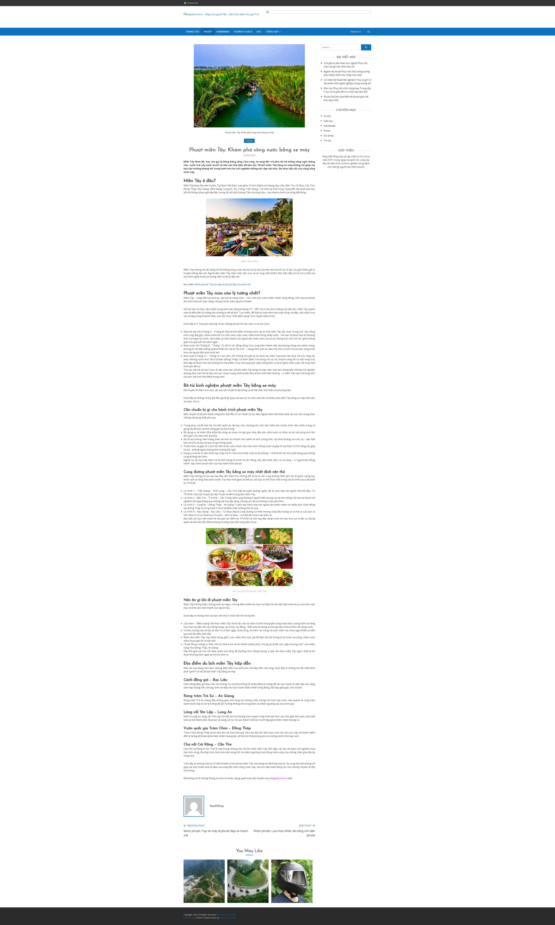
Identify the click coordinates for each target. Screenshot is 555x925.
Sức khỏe (329, 135)
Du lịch (327, 116)
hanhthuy (217, 806)
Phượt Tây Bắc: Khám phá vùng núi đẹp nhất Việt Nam (204, 891)
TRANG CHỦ (192, 31)
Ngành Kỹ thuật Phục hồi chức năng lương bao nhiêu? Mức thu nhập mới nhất (347, 73)
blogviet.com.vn (278, 778)
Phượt (208, 31)
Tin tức (327, 140)
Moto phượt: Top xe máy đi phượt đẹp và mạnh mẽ (222, 284)
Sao (259, 31)
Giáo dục (328, 120)
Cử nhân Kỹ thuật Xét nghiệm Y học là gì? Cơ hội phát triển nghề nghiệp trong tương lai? (347, 81)
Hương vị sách (243, 31)
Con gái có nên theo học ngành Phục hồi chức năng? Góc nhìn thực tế (345, 65)
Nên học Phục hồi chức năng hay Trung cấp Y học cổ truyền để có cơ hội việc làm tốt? (347, 90)
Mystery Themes (227, 917)
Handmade (223, 31)
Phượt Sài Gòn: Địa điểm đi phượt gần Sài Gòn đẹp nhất (346, 98)
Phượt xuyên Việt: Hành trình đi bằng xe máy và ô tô (248, 891)
